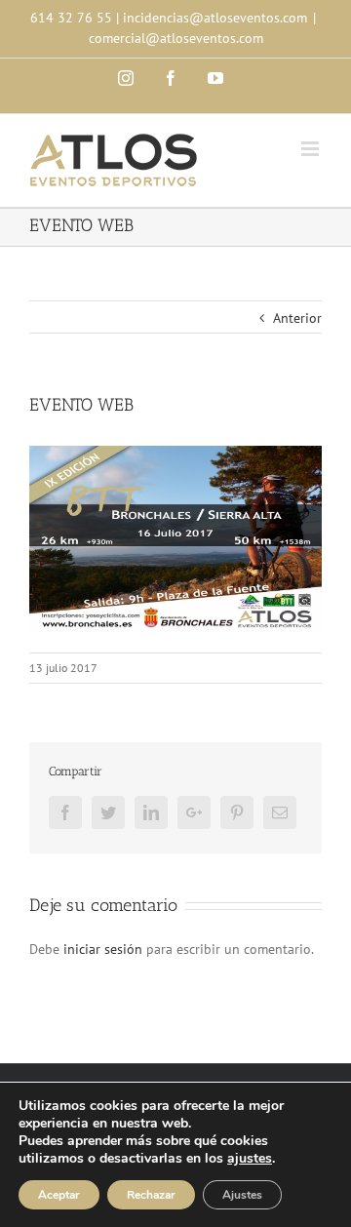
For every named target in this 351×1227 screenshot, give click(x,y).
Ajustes (242, 1195)
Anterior (297, 318)
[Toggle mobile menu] (311, 149)
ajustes (249, 1159)
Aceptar (59, 1195)
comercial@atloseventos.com (176, 38)
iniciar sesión (104, 949)
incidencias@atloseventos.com (215, 17)
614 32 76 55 (71, 17)
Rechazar (151, 1195)
